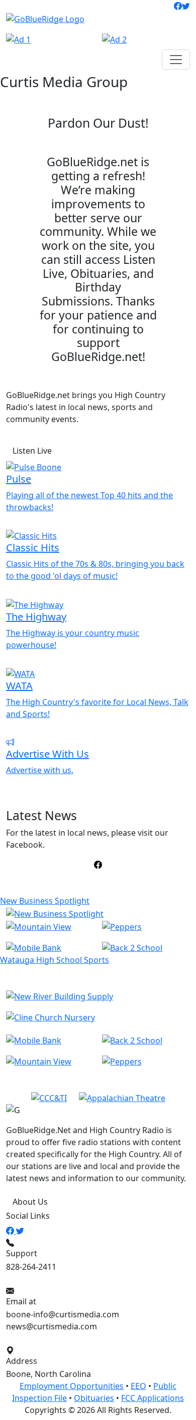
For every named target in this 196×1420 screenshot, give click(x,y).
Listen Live (32, 450)
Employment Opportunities (72, 1385)
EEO (138, 1385)
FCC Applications (152, 1397)
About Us (30, 1201)
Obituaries (94, 1397)
